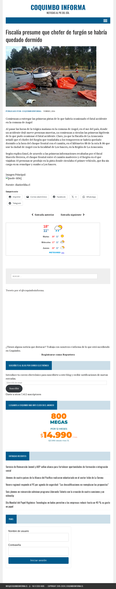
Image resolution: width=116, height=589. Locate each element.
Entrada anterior (44, 214)
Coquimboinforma (31, 111)
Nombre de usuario (18, 531)
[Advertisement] (31, 318)
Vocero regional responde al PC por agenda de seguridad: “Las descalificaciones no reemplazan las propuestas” (57, 484)
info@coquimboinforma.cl (17, 586)
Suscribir (14, 388)
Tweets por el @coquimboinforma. (25, 290)
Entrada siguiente (71, 214)
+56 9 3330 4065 (38, 586)
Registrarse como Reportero (58, 354)
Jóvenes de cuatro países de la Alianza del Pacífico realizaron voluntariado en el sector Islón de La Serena (54, 477)
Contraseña (14, 545)
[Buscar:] (54, 276)
